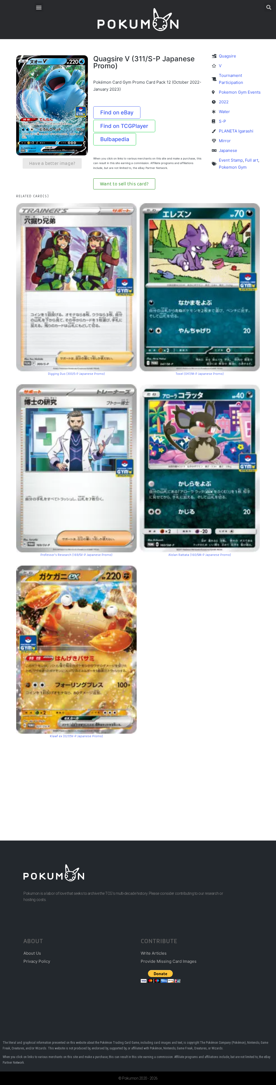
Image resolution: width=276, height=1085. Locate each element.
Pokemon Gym (233, 167)
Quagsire (227, 56)
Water (224, 111)
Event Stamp (231, 160)
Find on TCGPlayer (124, 126)
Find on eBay (116, 112)
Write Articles (154, 953)
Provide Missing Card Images (168, 961)
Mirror (225, 140)
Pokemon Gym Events (240, 92)
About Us (32, 953)
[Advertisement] (138, 781)
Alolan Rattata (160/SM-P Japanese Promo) (199, 555)
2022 (224, 101)
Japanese (228, 150)
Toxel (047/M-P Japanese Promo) (200, 374)
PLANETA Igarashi (236, 131)
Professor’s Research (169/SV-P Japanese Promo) (76, 555)
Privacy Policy (36, 961)
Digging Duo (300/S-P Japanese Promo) (76, 374)
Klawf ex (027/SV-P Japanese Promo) (76, 736)
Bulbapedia (114, 139)
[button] (38, 7)
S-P (222, 121)
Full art (251, 160)
